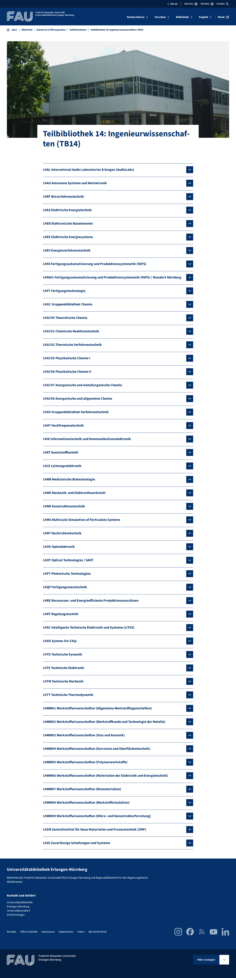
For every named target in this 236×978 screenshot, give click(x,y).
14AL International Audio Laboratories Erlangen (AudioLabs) (88, 169)
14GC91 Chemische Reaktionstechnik (71, 331)
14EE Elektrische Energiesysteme (68, 237)
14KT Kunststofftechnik (60, 452)
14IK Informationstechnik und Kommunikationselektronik (87, 439)
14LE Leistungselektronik (62, 466)
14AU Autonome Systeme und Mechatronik (75, 183)
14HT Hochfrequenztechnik (63, 425)
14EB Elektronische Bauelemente (68, 223)
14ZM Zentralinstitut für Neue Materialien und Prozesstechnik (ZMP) (94, 829)
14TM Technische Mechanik (63, 681)
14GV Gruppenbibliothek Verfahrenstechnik (76, 412)
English (203, 17)
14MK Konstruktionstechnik (64, 506)
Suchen (221, 4)
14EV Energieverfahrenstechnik (67, 250)
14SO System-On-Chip (60, 641)
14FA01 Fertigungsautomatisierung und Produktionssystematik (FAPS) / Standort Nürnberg (112, 277)
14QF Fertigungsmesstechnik (65, 587)
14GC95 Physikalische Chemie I (66, 358)
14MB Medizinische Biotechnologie (69, 479)
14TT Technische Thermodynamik (68, 694)
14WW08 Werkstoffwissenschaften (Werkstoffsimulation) (86, 802)
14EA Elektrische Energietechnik (67, 210)
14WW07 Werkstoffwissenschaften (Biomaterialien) (82, 789)
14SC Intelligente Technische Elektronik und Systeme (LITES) (88, 627)
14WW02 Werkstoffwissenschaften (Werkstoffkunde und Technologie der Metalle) (104, 721)
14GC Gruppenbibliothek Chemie (67, 304)
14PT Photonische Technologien (67, 573)
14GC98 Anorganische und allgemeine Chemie (77, 398)
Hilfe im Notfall (28, 932)
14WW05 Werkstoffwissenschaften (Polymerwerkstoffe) (85, 762)
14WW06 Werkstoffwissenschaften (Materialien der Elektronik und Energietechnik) (105, 775)
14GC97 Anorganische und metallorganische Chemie (82, 385)
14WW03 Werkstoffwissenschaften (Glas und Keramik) (84, 735)
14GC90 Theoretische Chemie (65, 317)
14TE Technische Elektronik (63, 668)
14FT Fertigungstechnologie (64, 290)
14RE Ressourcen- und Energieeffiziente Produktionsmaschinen (90, 600)
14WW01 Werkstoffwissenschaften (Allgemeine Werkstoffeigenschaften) (97, 708)
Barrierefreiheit (98, 932)
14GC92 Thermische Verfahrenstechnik (72, 344)
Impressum (48, 932)
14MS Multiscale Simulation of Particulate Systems (81, 519)
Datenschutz (66, 932)
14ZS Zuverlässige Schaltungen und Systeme (76, 843)
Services (188, 4)
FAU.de (174, 4)
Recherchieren (135, 17)
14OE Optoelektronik (59, 546)
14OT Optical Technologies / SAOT (68, 560)
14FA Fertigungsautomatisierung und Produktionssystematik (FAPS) (94, 264)
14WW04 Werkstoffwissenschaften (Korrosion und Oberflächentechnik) (96, 748)
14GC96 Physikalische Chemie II (67, 371)
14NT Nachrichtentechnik (62, 533)
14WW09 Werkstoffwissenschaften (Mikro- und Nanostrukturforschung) (97, 816)
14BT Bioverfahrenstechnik (63, 196)
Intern (80, 932)
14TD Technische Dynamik (62, 654)
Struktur (205, 4)
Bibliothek (182, 17)
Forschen (160, 17)
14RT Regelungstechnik (60, 614)
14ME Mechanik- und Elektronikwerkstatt (74, 492)
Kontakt (11, 932)
